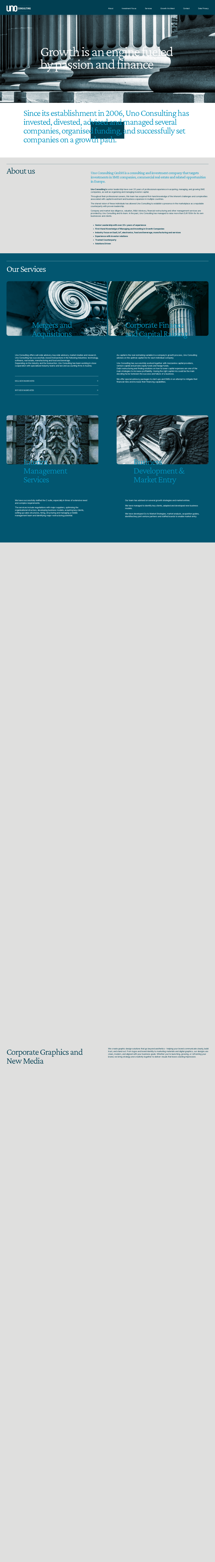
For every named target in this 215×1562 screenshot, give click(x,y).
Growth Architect (167, 8)
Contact (186, 8)
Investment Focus (129, 8)
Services (148, 8)
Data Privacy (203, 8)
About (110, 8)
